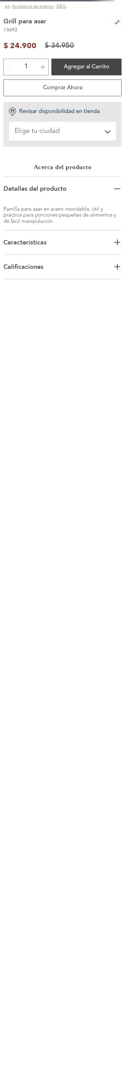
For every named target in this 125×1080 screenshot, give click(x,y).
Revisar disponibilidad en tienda (59, 124)
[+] (42, 80)
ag (7, 7)
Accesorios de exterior (33, 7)
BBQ (61, 7)
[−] (9, 80)
